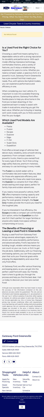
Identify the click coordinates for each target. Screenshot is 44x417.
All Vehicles (17, 373)
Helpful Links (27, 373)
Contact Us (11, 341)
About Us (35, 380)
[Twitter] (9, 361)
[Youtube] (14, 361)
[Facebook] (4, 361)
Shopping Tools (7, 373)
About (35, 372)
